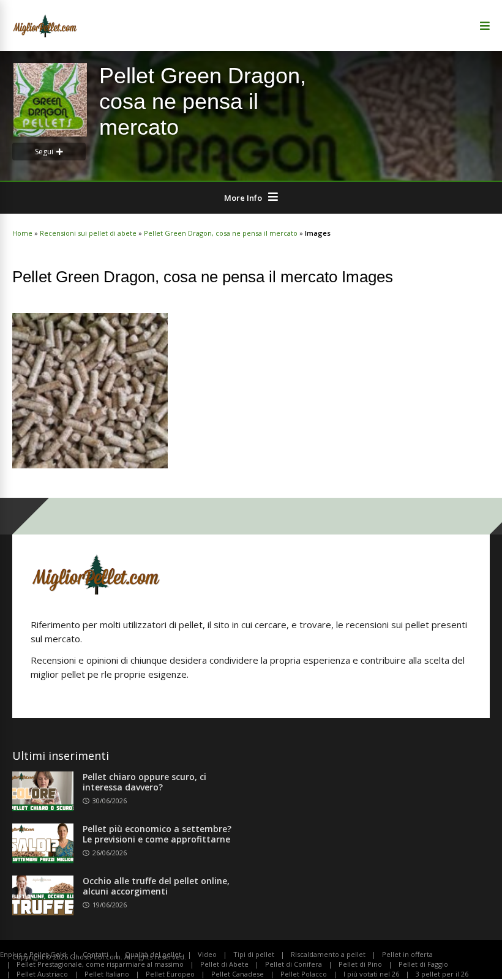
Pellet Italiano (106, 973)
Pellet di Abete (224, 964)
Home (22, 233)
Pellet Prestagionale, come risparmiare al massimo (100, 964)
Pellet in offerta (407, 954)
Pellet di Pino (360, 964)
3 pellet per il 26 (442, 973)
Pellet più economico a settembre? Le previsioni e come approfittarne (157, 834)
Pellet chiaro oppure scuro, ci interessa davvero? (144, 782)
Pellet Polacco (303, 973)
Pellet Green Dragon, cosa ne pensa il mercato (221, 233)
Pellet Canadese (237, 973)
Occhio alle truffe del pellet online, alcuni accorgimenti (156, 886)
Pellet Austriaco (42, 973)
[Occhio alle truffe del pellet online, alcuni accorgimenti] (42, 912)
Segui (44, 151)
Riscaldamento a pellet (328, 954)
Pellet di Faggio (423, 964)
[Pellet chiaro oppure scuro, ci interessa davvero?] (42, 807)
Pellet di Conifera (293, 964)
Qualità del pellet (153, 954)
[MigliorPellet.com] (45, 35)
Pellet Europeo (170, 973)
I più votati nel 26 (371, 973)
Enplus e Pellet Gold (33, 954)
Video (207, 954)
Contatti (95, 954)
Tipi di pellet (253, 954)
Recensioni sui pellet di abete (88, 233)
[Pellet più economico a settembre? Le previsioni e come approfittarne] (42, 859)
